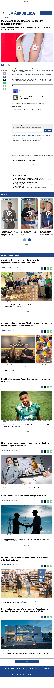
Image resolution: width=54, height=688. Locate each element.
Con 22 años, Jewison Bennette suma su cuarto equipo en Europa (25, 380)
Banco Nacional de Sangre (35, 68)
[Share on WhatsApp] (4, 83)
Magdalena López (11, 64)
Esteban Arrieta (6, 450)
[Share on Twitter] (4, 80)
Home (2, 17)
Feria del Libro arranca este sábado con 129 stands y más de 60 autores (24, 558)
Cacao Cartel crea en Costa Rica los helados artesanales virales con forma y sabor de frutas (26, 324)
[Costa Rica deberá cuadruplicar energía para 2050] (26, 519)
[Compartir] (4, 89)
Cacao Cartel (26, 368)
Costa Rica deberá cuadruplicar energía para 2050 (23, 495)
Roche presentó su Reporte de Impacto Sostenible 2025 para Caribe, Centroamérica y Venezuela (9, 233)
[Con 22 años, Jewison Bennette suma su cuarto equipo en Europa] (26, 405)
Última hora (7, 17)
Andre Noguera (6, 386)
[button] (46, 13)
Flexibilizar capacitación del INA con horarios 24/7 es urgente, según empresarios (25, 444)
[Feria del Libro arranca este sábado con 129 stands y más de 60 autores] (26, 583)
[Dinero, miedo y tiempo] (15, 91)
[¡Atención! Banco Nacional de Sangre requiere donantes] (27, 47)
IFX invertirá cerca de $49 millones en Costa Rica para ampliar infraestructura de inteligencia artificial (25, 610)
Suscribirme (48, 130)
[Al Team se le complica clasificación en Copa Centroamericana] (15, 97)
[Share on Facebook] (4, 77)
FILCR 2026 (6, 601)
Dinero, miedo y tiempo (25, 91)
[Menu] (3, 13)
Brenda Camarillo (7, 616)
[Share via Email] (4, 86)
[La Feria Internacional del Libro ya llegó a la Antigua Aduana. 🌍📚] (29, 213)
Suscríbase (46, 669)
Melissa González (7, 267)
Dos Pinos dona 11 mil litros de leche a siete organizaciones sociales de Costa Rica (21, 261)
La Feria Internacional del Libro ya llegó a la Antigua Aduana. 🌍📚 (29, 232)
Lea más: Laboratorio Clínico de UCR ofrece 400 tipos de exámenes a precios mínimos (31, 135)
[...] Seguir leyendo (19, 306)
